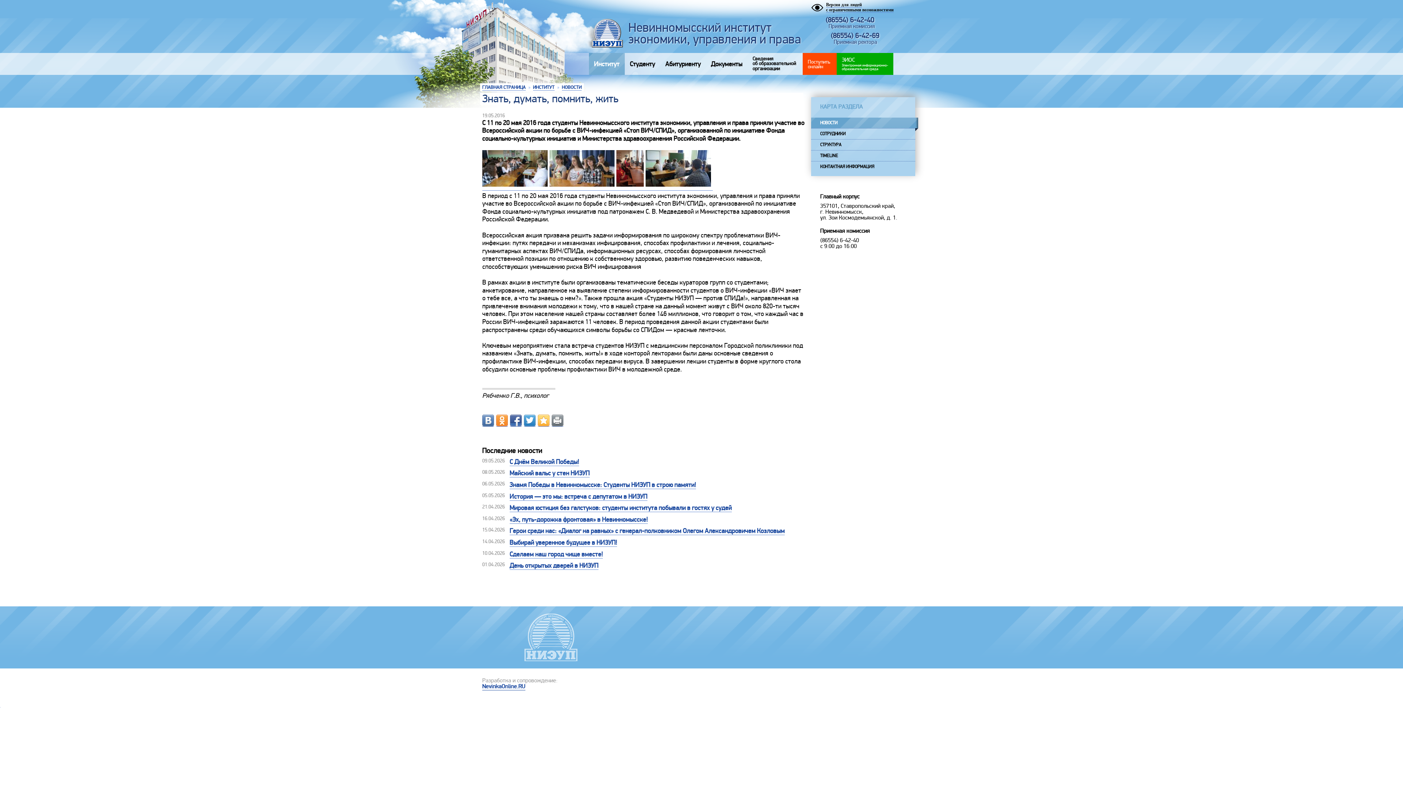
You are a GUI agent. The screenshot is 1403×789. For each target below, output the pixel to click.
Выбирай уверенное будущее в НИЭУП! (563, 542)
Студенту (642, 64)
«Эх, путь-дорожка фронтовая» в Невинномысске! (579, 519)
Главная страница (504, 87)
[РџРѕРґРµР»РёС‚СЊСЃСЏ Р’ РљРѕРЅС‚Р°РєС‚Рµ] (488, 421)
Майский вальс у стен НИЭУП (550, 473)
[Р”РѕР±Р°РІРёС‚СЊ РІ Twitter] (530, 421)
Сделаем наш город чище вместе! (556, 554)
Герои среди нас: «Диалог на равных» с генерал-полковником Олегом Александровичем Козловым (647, 531)
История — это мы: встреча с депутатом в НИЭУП (578, 496)
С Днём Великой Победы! (544, 462)
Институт (607, 64)
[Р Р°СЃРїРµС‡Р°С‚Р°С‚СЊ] (557, 421)
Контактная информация (847, 166)
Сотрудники (833, 134)
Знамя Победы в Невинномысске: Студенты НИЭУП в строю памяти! (603, 485)
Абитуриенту (683, 64)
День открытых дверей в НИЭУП (554, 565)
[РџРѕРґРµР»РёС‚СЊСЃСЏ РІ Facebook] (516, 421)
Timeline (829, 156)
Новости (572, 87)
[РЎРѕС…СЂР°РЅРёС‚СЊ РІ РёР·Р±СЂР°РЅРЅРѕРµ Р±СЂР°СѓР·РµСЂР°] (544, 421)
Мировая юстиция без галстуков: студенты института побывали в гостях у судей (621, 508)
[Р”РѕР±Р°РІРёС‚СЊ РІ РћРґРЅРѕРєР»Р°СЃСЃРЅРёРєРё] (502, 421)
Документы (726, 64)
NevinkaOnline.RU (503, 686)
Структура (830, 145)
